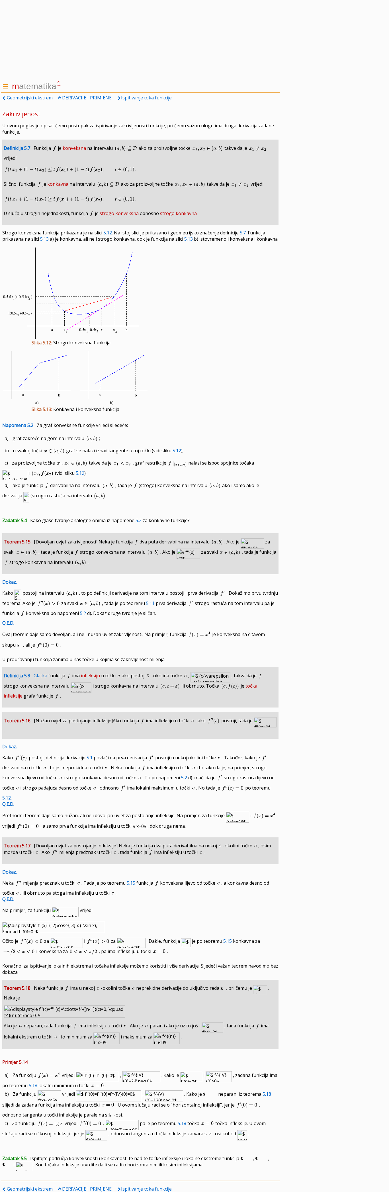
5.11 (150, 603)
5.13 (44, 239)
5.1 (90, 758)
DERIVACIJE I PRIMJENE (87, 98)
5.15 (131, 883)
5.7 (243, 233)
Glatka (40, 675)
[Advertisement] (140, 40)
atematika (36, 86)
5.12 (107, 233)
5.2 (139, 520)
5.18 (33, 1085)
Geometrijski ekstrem (30, 98)
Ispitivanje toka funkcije (146, 98)
